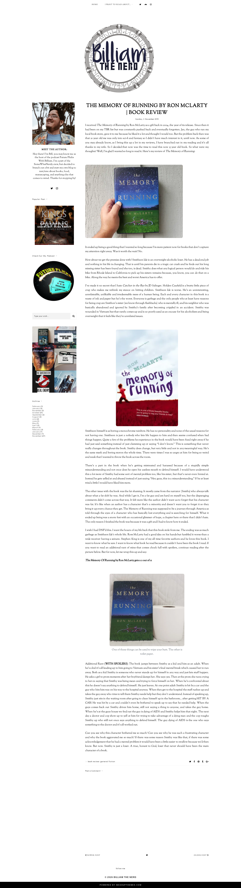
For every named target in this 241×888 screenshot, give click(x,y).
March (35, 427)
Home (95, 4)
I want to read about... (118, 4)
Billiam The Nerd (125, 877)
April (34, 425)
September (37, 415)
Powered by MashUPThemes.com (120, 885)
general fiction (107, 761)
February (36, 406)
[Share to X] (190, 761)
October (35, 413)
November (36, 410)
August (35, 417)
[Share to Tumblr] (202, 761)
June (34, 421)
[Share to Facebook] (194, 761)
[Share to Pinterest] (199, 761)
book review (93, 761)
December (36, 434)
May (34, 423)
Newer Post (93, 855)
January (36, 408)
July (34, 419)
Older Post (200, 855)
